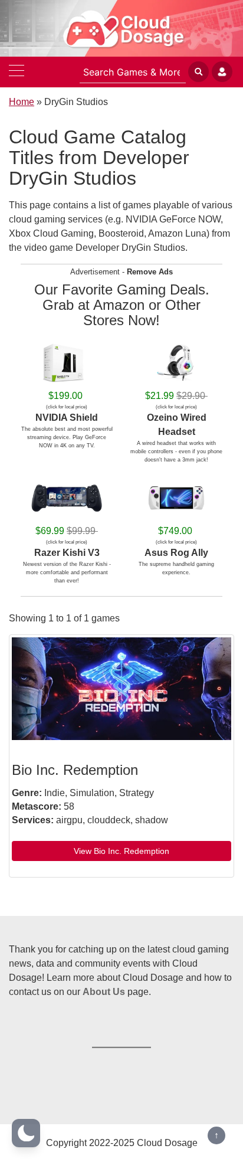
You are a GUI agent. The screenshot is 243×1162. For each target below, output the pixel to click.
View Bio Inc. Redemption (121, 851)
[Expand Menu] (16, 72)
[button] (26, 1133)
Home (21, 102)
